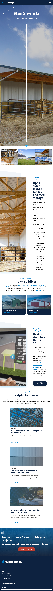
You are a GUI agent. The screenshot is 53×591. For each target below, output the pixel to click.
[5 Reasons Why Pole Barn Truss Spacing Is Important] (26, 417)
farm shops (21, 285)
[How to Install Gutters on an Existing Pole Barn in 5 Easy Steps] (26, 496)
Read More (14, 442)
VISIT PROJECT (8, 312)
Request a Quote (26, 549)
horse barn (37, 369)
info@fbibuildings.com (9, 583)
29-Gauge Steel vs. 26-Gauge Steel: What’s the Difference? (24, 472)
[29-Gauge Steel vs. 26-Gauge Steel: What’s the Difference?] (26, 456)
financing (38, 290)
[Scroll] (26, 146)
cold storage (31, 285)
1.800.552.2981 (7, 578)
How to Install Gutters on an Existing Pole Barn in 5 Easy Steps (25, 511)
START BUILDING (40, 383)
